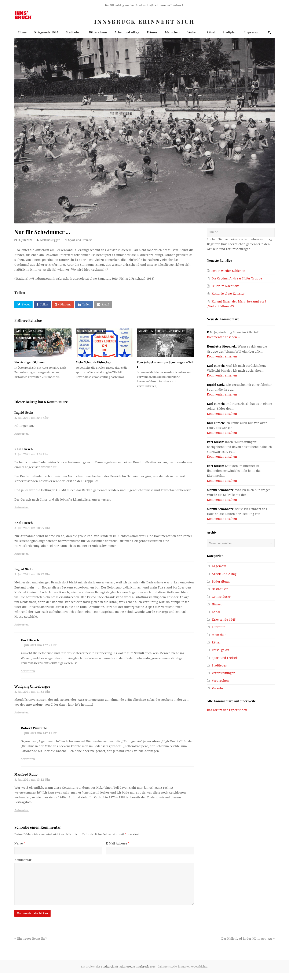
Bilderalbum (221, 581)
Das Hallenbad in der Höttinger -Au (246, 938)
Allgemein (219, 566)
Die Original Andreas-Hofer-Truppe (237, 278)
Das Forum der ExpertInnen (227, 710)
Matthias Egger (50, 240)
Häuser (217, 604)
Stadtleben (219, 665)
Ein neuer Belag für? (32, 938)
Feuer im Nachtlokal (226, 286)
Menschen (145, 331)
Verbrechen (220, 680)
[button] (23, 304)
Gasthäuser (220, 589)
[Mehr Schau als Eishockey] (104, 342)
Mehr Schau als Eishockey (93, 362)
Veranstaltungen (223, 673)
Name (19, 843)
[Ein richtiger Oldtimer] (42, 342)
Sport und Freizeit (80, 240)
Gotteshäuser (221, 596)
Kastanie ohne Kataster (228, 293)
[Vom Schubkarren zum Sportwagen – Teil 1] (165, 342)
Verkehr (217, 688)
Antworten (21, 433)
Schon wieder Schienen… (230, 270)
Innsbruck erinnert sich (144, 21)
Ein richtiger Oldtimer (29, 362)
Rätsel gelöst (220, 650)
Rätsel (216, 642)
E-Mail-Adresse (117, 843)
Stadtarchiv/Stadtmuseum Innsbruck (125, 966)
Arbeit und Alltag (29, 331)
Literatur (218, 627)
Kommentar (23, 860)
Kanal (216, 612)
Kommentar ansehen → (224, 337)
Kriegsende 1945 (224, 619)
